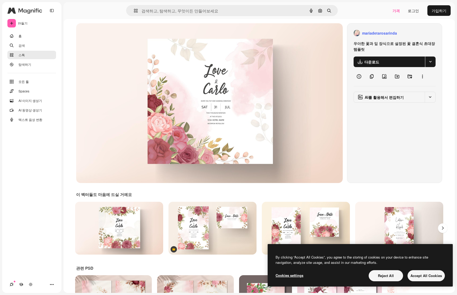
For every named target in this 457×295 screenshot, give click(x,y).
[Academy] (21, 284)
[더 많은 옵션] (422, 76)
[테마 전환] (30, 284)
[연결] (11, 284)
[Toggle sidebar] (52, 10)
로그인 (413, 10)
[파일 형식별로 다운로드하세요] (430, 62)
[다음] (442, 228)
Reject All (386, 275)
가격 (396, 10)
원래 (107, 33)
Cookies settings (289, 275)
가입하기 (439, 10)
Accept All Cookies (426, 275)
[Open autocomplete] (133, 11)
